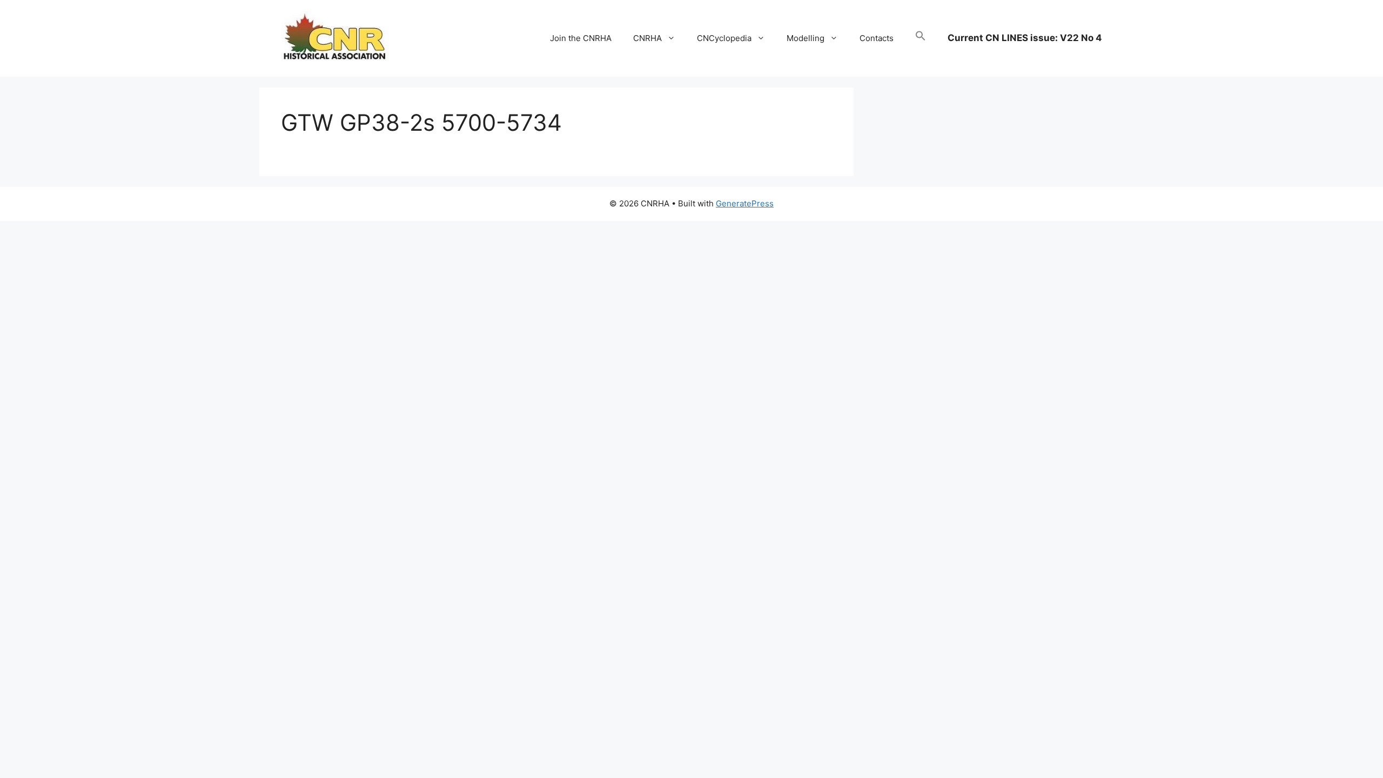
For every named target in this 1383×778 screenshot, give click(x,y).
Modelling (805, 38)
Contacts (877, 38)
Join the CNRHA (581, 38)
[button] (920, 38)
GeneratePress (745, 203)
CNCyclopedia (724, 38)
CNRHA (647, 38)
